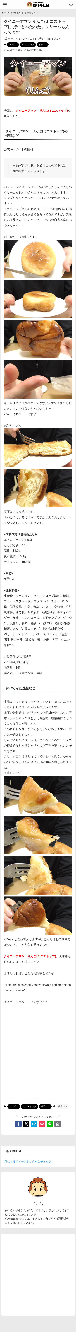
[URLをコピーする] (57, 1124)
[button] (18, 1124)
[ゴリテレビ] (38, 4)
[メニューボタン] (4, 4)
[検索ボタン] (71, 4)
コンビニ (13, 44)
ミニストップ (28, 44)
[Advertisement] (38, 1055)
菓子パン (43, 44)
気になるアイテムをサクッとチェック (27, 1161)
